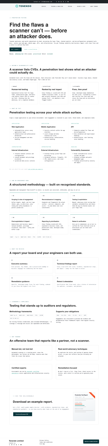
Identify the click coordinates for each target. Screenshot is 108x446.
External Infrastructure (49, 150)
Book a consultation (31, 49)
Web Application (18, 127)
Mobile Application (48, 127)
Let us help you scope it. (35, 169)
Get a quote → (15, 49)
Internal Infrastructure (20, 150)
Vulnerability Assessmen (80, 150)
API (72, 127)
